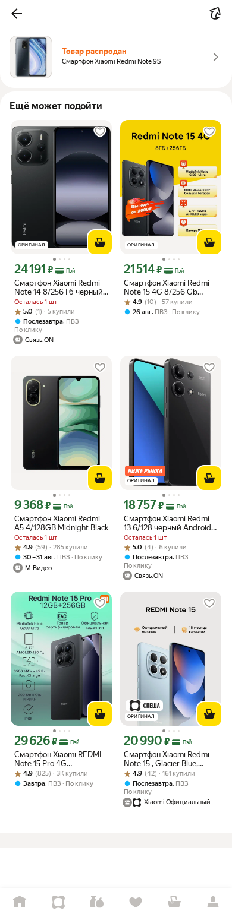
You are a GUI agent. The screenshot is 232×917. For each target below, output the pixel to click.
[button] (17, 14)
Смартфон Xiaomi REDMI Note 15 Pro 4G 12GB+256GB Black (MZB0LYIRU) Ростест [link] (57, 759)
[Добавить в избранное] (100, 132)
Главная (19, 902)
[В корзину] (100, 242)
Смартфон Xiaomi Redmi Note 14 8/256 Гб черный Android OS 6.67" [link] (58, 287)
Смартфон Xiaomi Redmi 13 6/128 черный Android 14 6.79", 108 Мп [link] (167, 523)
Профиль (212, 902)
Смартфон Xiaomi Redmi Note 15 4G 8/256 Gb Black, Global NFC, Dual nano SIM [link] (166, 287)
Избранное (135, 902)
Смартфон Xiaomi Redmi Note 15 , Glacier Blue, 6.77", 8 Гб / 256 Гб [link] (166, 759)
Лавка (96, 902)
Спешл (58, 902)
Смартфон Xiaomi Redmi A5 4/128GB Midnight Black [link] (61, 523)
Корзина (174, 902)
